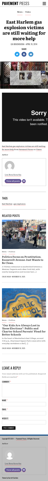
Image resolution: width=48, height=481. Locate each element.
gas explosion (20, 204)
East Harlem (7, 204)
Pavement (15, 3)
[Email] (24, 181)
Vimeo (39, 149)
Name (4, 400)
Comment (6, 382)
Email (5, 409)
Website (5, 418)
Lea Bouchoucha (17, 44)
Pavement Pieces (26, 149)
